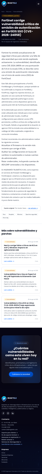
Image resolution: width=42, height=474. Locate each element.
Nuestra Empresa (7, 455)
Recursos (8, 11)
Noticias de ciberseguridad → (11, 442)
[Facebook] (3, 413)
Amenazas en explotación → (11, 437)
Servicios (4, 457)
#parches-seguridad (31, 214)
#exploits (11, 214)
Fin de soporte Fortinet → (10, 435)
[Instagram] (8, 413)
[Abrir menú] (38, 4)
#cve (4, 214)
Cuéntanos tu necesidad (21, 374)
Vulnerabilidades (17, 11)
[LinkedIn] (12, 413)
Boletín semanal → (8, 439)
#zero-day (5, 218)
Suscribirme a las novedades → (12, 444)
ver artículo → (33, 208)
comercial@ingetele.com (10, 429)
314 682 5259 (6, 427)
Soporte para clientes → (10, 433)
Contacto (4, 462)
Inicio (3, 11)
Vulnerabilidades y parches (11, 16)
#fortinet (19, 214)
